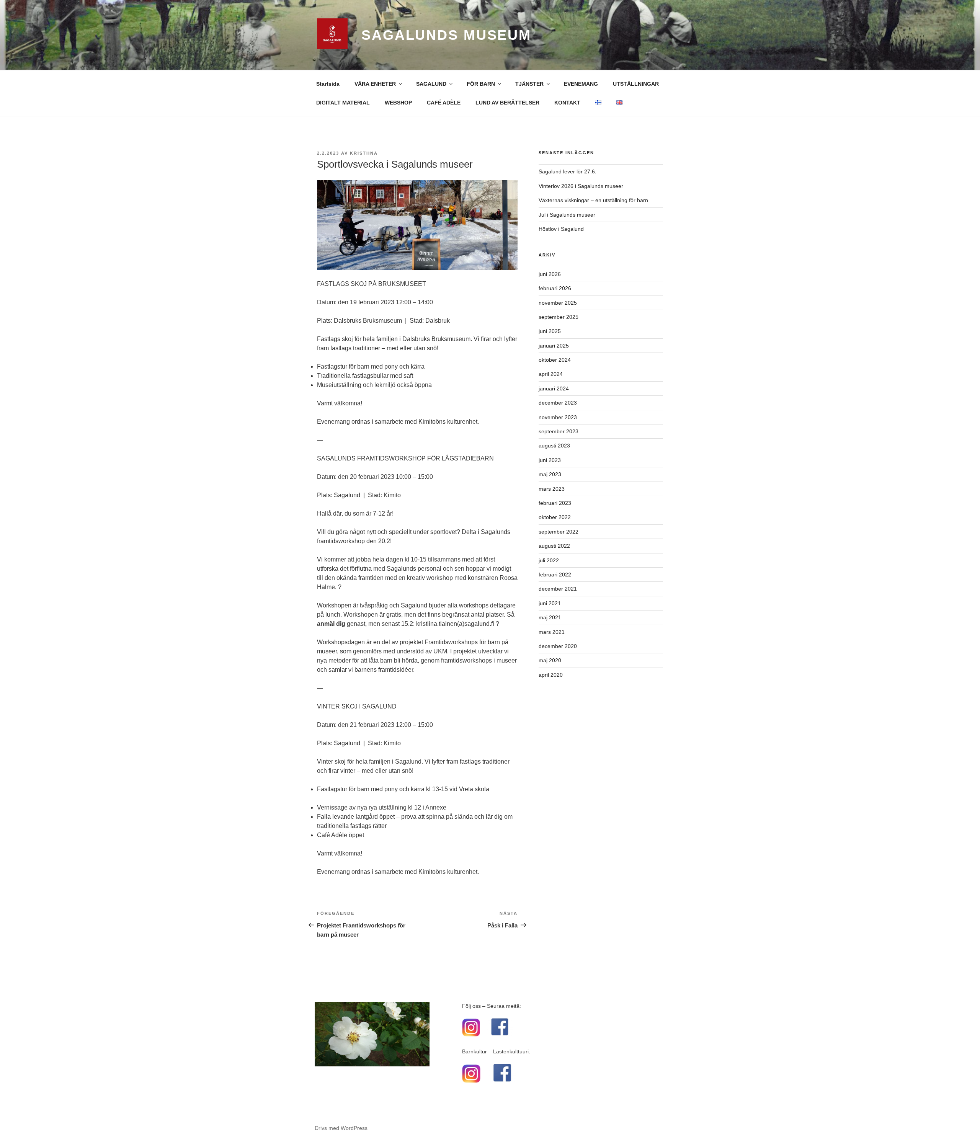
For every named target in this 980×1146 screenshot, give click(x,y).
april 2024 (551, 374)
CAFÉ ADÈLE (444, 103)
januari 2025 (554, 346)
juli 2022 (549, 560)
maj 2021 (550, 617)
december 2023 (558, 403)
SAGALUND (431, 84)
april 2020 (551, 675)
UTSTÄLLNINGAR (636, 84)
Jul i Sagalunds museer (567, 215)
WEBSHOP (398, 103)
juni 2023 (550, 460)
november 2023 (558, 417)
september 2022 (558, 532)
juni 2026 (550, 274)
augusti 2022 (554, 546)
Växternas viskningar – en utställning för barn (593, 200)
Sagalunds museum (446, 35)
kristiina (364, 153)
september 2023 (558, 431)
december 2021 (558, 589)
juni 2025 (550, 331)
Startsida (328, 84)
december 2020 (558, 646)
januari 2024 (554, 388)
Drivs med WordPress (341, 1128)
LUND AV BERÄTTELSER (507, 103)
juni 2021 (550, 603)
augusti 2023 (554, 445)
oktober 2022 (555, 517)
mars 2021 (552, 632)
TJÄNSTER (529, 84)
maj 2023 (550, 474)
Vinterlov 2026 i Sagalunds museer (581, 186)
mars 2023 (552, 489)
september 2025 (558, 317)
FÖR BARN (481, 84)
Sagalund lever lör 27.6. (567, 171)
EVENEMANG (581, 84)
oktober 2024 (555, 360)
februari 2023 (555, 503)
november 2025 (558, 303)
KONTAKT (567, 103)
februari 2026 (555, 288)
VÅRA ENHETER (375, 84)
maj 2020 (550, 660)
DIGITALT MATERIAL (343, 103)
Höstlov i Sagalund (561, 229)
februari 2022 (555, 574)
